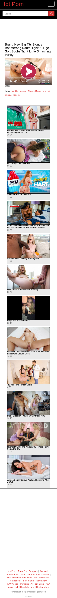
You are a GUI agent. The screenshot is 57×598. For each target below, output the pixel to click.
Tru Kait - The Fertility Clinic (19, 385)
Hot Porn (12, 4)
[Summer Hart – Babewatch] (28, 182)
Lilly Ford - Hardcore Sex (18, 321)
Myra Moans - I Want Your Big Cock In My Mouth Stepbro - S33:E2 (25, 131)
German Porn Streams (38, 574)
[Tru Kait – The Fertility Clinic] (28, 372)
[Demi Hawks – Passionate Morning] (28, 277)
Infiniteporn (41, 580)
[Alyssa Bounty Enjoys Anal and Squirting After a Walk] (28, 467)
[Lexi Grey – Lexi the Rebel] (28, 151)
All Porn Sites (37, 584)
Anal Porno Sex (41, 577)
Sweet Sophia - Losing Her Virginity (23, 259)
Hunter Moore (43, 587)
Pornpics (24, 584)
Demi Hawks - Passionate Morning (22, 290)
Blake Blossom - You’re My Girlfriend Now (26, 416)
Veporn (16, 95)
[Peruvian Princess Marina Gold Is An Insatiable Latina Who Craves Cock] (28, 339)
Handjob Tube (27, 587)
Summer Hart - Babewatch (19, 195)
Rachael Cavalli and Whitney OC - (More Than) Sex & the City (28, 448)
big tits (15, 91)
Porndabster (15, 580)
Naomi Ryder (34, 91)
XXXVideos (12, 584)
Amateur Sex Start (15, 574)
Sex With (43, 571)
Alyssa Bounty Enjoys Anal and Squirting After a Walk (28, 481)
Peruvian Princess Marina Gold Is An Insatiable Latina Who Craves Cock (28, 353)
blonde (23, 91)
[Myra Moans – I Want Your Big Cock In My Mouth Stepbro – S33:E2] (28, 117)
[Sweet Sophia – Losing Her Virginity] (28, 246)
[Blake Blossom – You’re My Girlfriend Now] (28, 403)
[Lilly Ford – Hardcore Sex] (28, 308)
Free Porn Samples (28, 571)
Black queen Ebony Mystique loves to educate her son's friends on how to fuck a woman (28, 227)
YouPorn (12, 571)
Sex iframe (28, 580)
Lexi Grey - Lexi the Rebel (18, 164)
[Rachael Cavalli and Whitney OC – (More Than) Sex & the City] (28, 434)
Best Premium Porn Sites (19, 577)
